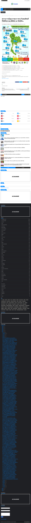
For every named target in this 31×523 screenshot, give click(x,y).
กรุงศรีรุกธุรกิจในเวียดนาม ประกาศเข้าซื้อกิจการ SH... (9, 394)
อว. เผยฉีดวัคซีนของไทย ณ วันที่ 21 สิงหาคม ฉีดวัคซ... (9, 431)
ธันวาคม (4, 332)
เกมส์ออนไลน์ (3, 293)
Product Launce (3, 309)
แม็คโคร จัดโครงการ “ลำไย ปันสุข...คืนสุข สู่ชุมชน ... (9, 439)
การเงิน (2, 245)
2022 (3, 330)
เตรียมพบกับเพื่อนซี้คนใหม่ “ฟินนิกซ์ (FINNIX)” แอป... (9, 362)
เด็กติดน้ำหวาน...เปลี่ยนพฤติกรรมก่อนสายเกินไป (8, 349)
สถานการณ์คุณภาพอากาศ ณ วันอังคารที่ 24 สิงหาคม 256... (9, 406)
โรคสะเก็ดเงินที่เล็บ (4, 416)
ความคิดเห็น (23, 167)
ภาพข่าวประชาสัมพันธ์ (11, 302)
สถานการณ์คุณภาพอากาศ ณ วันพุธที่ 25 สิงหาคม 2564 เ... (9, 402)
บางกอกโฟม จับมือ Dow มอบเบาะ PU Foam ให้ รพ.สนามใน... (10, 372)
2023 (3, 329)
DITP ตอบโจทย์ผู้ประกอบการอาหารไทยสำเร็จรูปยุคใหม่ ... (9, 446)
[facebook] (24, 0)
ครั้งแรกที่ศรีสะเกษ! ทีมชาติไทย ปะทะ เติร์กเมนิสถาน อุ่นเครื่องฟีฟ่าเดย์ (12, 154)
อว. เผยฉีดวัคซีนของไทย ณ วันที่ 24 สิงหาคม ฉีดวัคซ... (9, 404)
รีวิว (23, 302)
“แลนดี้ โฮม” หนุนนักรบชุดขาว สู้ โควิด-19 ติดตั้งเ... (8, 472)
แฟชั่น (7, 302)
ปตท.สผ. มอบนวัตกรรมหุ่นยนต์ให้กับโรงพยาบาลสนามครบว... (10, 452)
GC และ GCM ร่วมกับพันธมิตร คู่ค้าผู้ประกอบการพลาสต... (9, 466)
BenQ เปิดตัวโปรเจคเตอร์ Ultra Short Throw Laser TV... (10, 435)
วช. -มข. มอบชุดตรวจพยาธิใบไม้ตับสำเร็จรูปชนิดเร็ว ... (9, 351)
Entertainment (3, 252)
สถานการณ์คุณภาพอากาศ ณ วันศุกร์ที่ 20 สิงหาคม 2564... (9, 442)
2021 (2, 331)
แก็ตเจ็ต (2, 271)
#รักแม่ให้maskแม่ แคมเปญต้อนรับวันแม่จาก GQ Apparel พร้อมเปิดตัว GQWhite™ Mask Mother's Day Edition (17, 145)
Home (2, 15)
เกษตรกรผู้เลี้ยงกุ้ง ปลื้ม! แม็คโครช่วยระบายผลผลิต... (8, 392)
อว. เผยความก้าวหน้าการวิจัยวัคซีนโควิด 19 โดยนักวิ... (9, 476)
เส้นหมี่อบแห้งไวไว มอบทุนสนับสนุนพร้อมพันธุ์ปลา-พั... (9, 384)
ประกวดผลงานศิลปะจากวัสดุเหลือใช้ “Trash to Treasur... (10, 409)
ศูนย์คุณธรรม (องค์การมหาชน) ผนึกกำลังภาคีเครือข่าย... (9, 461)
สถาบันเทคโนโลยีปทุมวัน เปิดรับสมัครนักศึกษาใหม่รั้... (9, 440)
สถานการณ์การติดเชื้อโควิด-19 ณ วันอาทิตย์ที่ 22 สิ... (9, 424)
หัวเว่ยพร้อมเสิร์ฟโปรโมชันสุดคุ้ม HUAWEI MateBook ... (9, 390)
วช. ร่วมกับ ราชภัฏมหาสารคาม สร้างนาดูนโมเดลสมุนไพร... (9, 401)
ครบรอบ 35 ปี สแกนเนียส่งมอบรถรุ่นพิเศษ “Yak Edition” (9, 380)
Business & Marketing (4, 224)
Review (2, 296)
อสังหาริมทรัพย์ (3, 263)
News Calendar (3, 227)
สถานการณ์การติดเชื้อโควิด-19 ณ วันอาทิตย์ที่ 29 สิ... (9, 359)
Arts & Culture (3, 274)
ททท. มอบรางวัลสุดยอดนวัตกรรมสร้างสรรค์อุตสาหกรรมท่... (9, 350)
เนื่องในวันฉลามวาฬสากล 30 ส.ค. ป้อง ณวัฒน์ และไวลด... (9, 344)
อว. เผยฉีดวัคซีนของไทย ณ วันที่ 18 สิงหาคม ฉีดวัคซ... (9, 455)
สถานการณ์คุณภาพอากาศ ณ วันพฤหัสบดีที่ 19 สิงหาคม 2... (9, 454)
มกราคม (4, 487)
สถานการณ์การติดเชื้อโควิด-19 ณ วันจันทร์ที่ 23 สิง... (9, 415)
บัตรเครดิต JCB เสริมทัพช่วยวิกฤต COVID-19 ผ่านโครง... (9, 450)
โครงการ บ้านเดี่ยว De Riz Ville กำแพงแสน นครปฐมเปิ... (9, 421)
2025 (3, 327)
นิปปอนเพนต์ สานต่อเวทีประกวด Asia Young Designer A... (10, 462)
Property (7, 309)
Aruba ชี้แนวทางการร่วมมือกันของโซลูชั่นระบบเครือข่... (9, 403)
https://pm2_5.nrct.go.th (5, 78)
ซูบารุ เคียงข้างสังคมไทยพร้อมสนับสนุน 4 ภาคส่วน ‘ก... (9, 411)
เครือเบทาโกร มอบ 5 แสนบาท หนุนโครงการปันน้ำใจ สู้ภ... (9, 419)
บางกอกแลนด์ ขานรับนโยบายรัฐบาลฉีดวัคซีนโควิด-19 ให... (9, 354)
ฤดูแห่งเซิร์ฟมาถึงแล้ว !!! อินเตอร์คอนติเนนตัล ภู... (8, 369)
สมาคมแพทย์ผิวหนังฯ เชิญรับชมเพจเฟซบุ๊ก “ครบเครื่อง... (9, 460)
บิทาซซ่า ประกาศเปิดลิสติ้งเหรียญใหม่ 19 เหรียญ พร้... (9, 413)
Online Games (3, 286)
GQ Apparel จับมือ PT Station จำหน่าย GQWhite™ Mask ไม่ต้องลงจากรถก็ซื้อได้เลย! (14, 147)
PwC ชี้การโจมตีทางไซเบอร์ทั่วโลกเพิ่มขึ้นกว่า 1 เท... (8, 453)
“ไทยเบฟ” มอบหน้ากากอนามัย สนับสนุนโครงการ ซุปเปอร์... (9, 381)
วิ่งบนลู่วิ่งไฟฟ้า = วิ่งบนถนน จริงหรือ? (7, 449)
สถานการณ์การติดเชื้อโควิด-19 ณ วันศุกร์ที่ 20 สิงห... (9, 434)
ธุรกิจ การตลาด (3, 226)
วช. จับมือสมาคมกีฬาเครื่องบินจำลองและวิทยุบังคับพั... (9, 473)
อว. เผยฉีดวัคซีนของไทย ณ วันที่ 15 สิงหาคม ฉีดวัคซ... (9, 475)
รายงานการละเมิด (3, 519)
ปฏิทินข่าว (3, 234)
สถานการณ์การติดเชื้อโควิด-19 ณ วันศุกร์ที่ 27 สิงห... (9, 375)
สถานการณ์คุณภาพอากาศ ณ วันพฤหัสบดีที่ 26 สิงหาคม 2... (9, 391)
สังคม (2, 235)
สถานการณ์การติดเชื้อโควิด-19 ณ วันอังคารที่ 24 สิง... (9, 405)
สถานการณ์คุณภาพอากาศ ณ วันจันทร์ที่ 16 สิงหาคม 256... (9, 474)
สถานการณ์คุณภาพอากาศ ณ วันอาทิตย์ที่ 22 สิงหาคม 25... (9, 426)
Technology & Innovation (5, 268)
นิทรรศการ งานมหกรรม (13, 301)
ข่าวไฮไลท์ (8, 167)
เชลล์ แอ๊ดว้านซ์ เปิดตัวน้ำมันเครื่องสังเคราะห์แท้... (8, 353)
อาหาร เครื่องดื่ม (3, 264)
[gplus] (29, 0)
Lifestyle (9, 308)
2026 (3, 326)
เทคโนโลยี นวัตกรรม (4, 275)
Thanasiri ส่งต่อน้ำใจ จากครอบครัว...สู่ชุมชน (8, 341)
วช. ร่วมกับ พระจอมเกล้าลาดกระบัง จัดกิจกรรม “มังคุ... (9, 400)
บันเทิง (2, 253)
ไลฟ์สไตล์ (26, 302)
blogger (23, 94)
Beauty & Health (3, 305)
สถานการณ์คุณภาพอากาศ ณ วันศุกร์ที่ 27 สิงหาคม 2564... (9, 379)
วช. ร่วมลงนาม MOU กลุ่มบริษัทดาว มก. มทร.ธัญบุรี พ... (9, 465)
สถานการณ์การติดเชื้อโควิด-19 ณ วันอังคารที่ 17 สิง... (9, 464)
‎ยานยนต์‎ (2, 249)
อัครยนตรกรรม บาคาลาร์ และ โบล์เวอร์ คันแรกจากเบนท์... (9, 361)
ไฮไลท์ (2, 223)
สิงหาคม (4, 337)
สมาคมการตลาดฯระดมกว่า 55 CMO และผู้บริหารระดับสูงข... (10, 370)
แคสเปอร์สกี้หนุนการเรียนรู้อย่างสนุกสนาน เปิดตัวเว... (9, 436)
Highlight (2, 308)
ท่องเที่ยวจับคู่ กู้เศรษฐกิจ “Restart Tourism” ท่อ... (8, 352)
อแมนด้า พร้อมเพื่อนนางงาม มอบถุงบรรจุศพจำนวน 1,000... (9, 340)
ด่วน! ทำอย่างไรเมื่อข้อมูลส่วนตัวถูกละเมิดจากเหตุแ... (9, 345)
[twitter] (25, 0)
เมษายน (4, 483)
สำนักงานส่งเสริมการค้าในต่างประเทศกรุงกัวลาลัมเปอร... (9, 441)
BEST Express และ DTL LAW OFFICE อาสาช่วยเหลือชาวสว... (10, 451)
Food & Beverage (4, 260)
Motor (11, 308)
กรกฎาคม (4, 480)
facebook (28, 94)
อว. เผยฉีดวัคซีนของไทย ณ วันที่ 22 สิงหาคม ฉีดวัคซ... (9, 423)
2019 (2, 489)
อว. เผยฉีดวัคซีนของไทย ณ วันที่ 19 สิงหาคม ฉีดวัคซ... (9, 443)
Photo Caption (3, 230)
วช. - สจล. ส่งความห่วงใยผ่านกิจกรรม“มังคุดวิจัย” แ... (9, 382)
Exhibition (3, 246)
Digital (2, 256)
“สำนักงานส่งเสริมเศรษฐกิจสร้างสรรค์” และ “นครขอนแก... (9, 371)
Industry (3, 257)
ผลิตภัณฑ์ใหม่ (24, 301)
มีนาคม (4, 484)
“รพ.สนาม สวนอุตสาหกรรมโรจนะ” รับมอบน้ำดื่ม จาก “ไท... (9, 342)
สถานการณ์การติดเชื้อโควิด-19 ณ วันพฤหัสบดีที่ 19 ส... (9, 444)
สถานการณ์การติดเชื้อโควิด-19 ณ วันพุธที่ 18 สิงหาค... (9, 456)
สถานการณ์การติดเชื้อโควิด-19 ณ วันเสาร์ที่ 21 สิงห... (9, 432)
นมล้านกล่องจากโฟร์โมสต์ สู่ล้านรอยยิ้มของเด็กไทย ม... (9, 425)
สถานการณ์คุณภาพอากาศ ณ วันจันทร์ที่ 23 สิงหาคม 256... (9, 422)
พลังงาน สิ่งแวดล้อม (3, 285)
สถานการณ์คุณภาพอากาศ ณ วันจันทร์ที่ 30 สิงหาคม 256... (9, 355)
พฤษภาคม (4, 482)
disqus (26, 94)
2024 (3, 328)
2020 (3, 488)
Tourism (25, 309)
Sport (2, 238)
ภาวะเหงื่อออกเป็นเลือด (7, 134)
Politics (3, 289)
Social (2, 231)
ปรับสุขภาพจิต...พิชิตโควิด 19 (6, 389)
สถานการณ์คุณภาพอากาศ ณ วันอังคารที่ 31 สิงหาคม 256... (9, 339)
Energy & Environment (4, 279)
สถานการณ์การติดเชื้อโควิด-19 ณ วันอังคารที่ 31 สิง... (9, 338)
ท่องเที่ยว (2, 242)
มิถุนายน (4, 481)
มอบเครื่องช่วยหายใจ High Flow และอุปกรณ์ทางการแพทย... (9, 420)
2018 (2, 490)
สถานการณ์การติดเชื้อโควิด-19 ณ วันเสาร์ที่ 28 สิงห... (9, 365)
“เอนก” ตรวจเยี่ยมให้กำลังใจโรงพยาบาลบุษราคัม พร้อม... (9, 445)
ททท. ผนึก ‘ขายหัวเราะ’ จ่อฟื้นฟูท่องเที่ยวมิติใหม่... (8, 393)
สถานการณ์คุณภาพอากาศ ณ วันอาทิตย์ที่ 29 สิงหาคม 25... (9, 360)
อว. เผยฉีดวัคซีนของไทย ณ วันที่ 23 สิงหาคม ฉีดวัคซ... (9, 414)
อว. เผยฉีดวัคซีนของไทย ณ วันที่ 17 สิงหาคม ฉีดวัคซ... (9, 463)
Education (16, 305)
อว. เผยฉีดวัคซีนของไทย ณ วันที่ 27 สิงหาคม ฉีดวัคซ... (9, 374)
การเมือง (2, 290)
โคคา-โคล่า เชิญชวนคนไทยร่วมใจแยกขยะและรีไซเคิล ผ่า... (9, 383)
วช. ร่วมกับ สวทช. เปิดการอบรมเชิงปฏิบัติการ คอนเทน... (9, 433)
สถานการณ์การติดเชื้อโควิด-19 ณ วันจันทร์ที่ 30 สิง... (9, 348)
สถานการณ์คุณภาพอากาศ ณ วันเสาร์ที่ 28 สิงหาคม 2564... (9, 373)
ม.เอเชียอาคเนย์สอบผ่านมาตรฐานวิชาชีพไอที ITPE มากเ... (9, 429)
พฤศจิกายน (4, 333)
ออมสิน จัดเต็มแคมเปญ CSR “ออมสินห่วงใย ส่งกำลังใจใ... (9, 470)
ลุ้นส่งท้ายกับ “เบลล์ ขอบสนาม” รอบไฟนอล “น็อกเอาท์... (9, 363)
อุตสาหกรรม (3, 267)
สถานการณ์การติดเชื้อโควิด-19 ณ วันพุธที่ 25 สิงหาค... (9, 399)
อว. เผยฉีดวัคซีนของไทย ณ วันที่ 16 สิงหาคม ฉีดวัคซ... (9, 471)
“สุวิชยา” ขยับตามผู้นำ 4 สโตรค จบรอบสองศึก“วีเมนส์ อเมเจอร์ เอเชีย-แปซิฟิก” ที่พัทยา (14, 160)
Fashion (3, 278)
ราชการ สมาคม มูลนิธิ (6, 15)
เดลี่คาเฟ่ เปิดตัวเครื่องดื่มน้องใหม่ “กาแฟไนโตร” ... (8, 410)
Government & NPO (11, 15)
